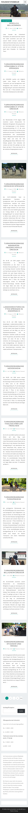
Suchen (21, 711)
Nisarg (16, 811)
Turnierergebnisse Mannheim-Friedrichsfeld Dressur (14, 246)
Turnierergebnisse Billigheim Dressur (14, 571)
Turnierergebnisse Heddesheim (14, 367)
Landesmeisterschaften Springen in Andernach (14, 309)
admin (20, 28)
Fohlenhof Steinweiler (10, 2)
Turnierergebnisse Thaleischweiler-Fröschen (14, 424)
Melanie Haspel (20, 371)
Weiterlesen (14, 153)
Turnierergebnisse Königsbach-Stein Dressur (14, 107)
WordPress (22, 809)
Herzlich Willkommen (14, 24)
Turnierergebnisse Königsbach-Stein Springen (14, 66)
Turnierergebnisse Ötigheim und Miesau (14, 644)
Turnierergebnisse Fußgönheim (14, 498)
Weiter (21, 698)
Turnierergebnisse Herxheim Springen (14, 185)
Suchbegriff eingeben (8, 707)
